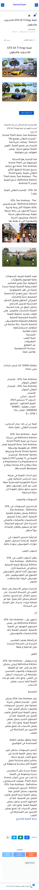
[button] (27, 837)
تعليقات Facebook (19, 854)
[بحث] (2, 5)
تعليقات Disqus (7, 854)
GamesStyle (19, 5)
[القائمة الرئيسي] (36, 5)
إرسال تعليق (29, 863)
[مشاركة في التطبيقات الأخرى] (7, 837)
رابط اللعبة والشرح (26, 819)
